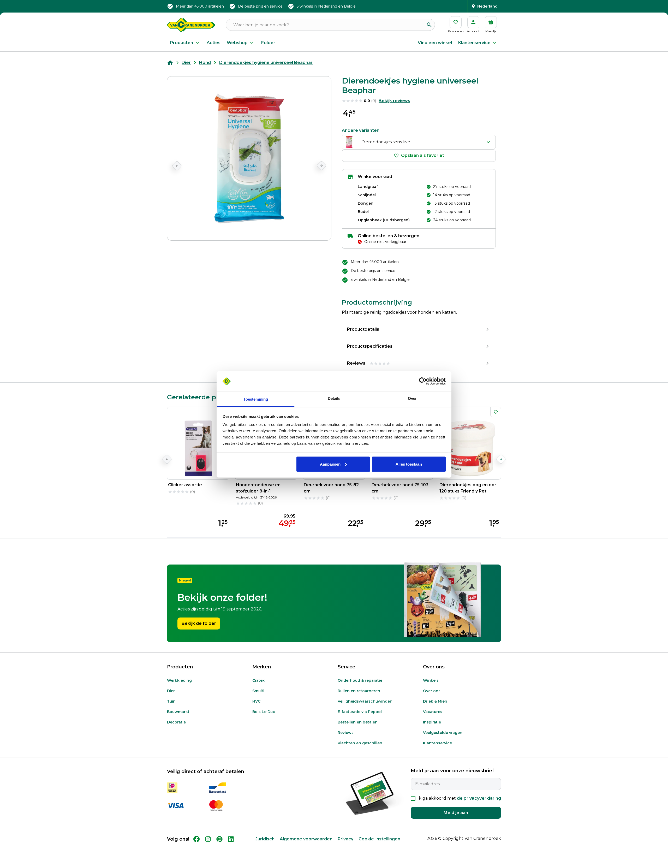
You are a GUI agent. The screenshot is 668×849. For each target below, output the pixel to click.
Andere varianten (360, 130)
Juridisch (265, 838)
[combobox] (419, 142)
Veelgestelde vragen (442, 732)
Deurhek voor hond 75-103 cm (400, 488)
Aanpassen (330, 464)
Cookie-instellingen (379, 838)
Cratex (258, 680)
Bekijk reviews (394, 100)
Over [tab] (412, 398)
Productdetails (363, 329)
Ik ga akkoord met (459, 798)
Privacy (345, 838)
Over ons (431, 690)
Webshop (237, 42)
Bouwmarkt (178, 711)
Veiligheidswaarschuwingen (365, 701)
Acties (213, 42)
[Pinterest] (219, 839)
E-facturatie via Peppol (360, 711)
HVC (256, 701)
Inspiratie (432, 722)
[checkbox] (413, 798)
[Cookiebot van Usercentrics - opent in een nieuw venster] (423, 381)
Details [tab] (334, 398)
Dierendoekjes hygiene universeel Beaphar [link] (266, 62)
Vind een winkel (435, 42)
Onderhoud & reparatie (360, 680)
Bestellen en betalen (358, 722)
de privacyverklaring (479, 798)
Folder (268, 42)
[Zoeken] (429, 25)
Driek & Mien (435, 701)
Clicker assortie (185, 484)
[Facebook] (196, 839)
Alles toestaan (409, 464)
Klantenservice (474, 42)
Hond (205, 62)
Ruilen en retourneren (359, 690)
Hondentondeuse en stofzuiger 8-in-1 (258, 488)
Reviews (346, 732)
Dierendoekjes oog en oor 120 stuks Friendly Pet (467, 488)
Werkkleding (179, 680)
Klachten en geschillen (360, 743)
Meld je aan (456, 812)
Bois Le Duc (263, 711)
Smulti (258, 690)
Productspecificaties (369, 346)
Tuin (171, 701)
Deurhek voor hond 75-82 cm (331, 488)
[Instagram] (208, 839)
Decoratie (176, 722)
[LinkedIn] (231, 839)
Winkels (431, 680)
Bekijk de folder (199, 623)
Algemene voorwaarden (306, 838)
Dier (186, 62)
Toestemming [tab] (255, 399)
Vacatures (432, 711)
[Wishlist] (495, 412)
